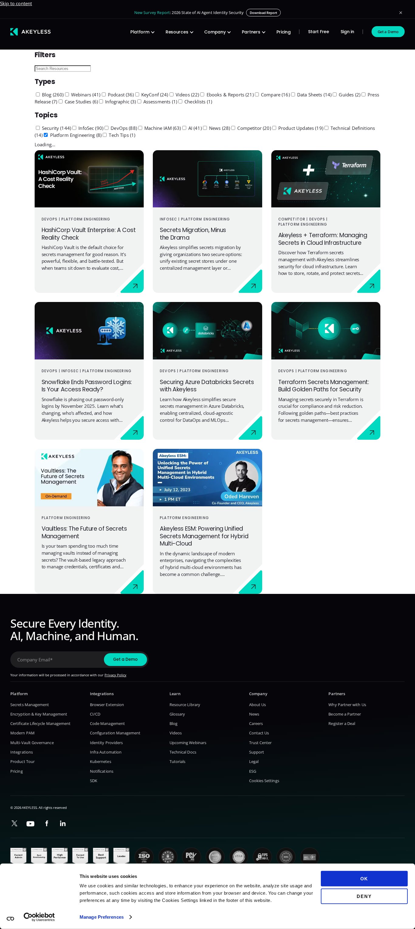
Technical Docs (183, 752)
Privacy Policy (115, 675)
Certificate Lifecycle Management (40, 723)
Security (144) (56, 128)
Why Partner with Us (347, 704)
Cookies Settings (264, 780)
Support (256, 752)
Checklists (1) (197, 102)
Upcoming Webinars (188, 742)
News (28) (219, 128)
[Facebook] (47, 823)
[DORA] (286, 857)
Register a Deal (341, 723)
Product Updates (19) (300, 128)
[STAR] (239, 857)
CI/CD (95, 714)
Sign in (347, 31)
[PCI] (191, 857)
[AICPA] (215, 857)
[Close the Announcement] (400, 13)
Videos (176, 733)
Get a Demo (388, 31)
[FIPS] (262, 857)
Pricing (283, 32)
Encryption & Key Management (38, 714)
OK (364, 878)
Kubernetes (100, 761)
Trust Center (260, 742)
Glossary (177, 714)
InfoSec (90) (90, 128)
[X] (14, 823)
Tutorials (178, 761)
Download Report (263, 12)
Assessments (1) (159, 102)
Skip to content (16, 3)
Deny (364, 896)
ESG (252, 771)
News (254, 714)
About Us (257, 704)
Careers (256, 723)
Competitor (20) (253, 128)
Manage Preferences (102, 917)
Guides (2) (349, 95)
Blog (173, 723)
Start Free (318, 31)
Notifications (101, 771)
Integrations (21, 752)
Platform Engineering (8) (75, 135)
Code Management (107, 723)
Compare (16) (275, 95)
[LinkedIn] (63, 823)
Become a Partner (344, 714)
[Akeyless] (30, 32)
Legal (254, 761)
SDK (93, 780)
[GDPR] (168, 857)
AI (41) (194, 128)
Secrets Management (29, 704)
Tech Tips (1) (121, 135)
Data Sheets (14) (314, 95)
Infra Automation (106, 752)
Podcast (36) (120, 95)
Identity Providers (106, 742)
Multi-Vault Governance (31, 742)
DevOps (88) (123, 128)
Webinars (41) (85, 95)
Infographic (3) (120, 102)
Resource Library (185, 704)
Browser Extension (107, 704)
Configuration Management (115, 733)
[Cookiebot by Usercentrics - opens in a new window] (39, 917)
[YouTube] (30, 824)
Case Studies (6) (80, 102)
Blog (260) (52, 95)
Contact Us (259, 733)
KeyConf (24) (154, 95)
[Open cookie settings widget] (10, 918)
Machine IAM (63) (162, 128)
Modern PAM (22, 733)
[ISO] (144, 857)
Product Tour (22, 761)
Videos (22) (186, 95)
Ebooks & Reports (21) (229, 95)
